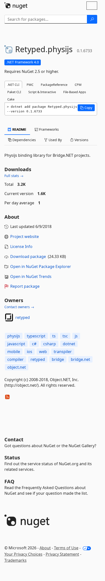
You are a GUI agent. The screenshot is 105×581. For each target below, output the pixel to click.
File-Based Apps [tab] (74, 92)
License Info (21, 246)
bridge (58, 359)
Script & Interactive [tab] (42, 92)
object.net (16, 367)
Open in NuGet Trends (31, 276)
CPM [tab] (78, 84)
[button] (86, 107)
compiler (15, 359)
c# (34, 343)
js (76, 336)
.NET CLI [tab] (13, 84)
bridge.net (80, 359)
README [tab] (18, 129)
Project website (24, 236)
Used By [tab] (55, 140)
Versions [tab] (81, 140)
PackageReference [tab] (54, 84)
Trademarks (15, 560)
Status (12, 457)
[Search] (92, 19)
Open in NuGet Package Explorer (40, 266)
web (43, 351)
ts (54, 336)
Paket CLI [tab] (14, 92)
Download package (28, 256)
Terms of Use (66, 548)
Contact (13, 439)
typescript (36, 336)
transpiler (63, 351)
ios (29, 351)
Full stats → (13, 175)
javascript (16, 343)
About (45, 548)
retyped (22, 317)
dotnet (69, 343)
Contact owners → (19, 307)
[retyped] (9, 317)
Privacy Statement (62, 554)
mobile (13, 351)
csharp (49, 343)
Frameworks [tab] (48, 129)
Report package (25, 286)
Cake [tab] (10, 99)
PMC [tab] (30, 84)
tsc (65, 336)
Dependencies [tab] (23, 140)
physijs (13, 336)
